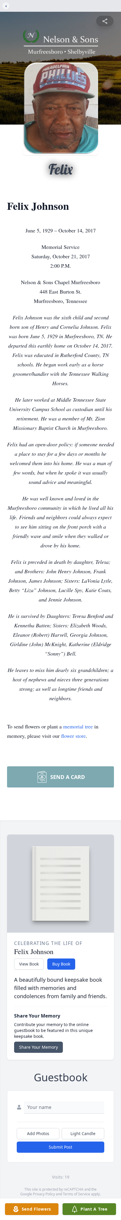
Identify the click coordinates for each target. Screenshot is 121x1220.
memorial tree (78, 726)
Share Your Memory (38, 1047)
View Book (29, 964)
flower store (73, 735)
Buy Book (61, 964)
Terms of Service (76, 1193)
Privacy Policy (44, 1193)
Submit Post (60, 1147)
